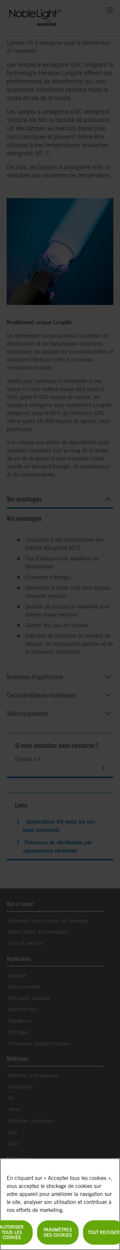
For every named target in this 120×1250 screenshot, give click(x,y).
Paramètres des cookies (58, 1232)
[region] (60, 1204)
